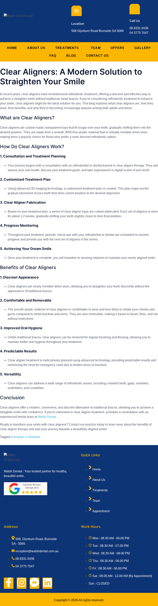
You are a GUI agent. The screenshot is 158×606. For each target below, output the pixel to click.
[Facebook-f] (8, 583)
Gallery (142, 48)
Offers (118, 48)
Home (12, 48)
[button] (68, 48)
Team (95, 48)
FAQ (52, 55)
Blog (71, 55)
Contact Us (97, 55)
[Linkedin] (47, 583)
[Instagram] (21, 583)
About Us (36, 48)
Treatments (67, 48)
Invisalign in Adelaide (25, 436)
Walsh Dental (47, 416)
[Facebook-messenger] (34, 583)
